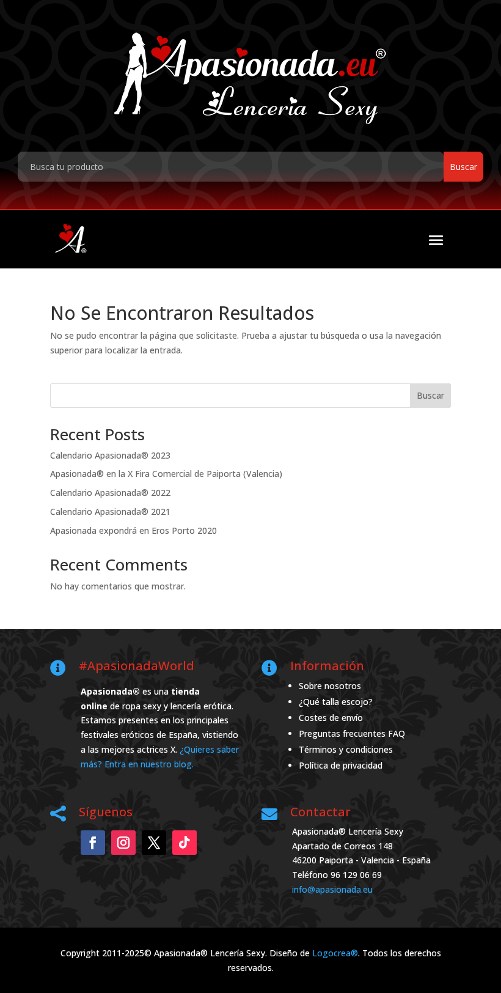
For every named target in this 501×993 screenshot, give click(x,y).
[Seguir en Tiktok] (184, 842)
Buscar (430, 395)
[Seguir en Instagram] (123, 842)
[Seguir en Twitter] (154, 842)
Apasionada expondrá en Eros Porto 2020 (133, 530)
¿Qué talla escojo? (336, 701)
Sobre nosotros (330, 686)
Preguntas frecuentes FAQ (352, 733)
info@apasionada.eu (332, 889)
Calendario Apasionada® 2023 (110, 455)
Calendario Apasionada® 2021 (110, 511)
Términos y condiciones (346, 749)
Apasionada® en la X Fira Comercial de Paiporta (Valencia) (166, 473)
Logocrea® (335, 953)
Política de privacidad (340, 765)
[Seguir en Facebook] (93, 842)
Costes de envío (331, 717)
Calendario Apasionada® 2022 (110, 492)
